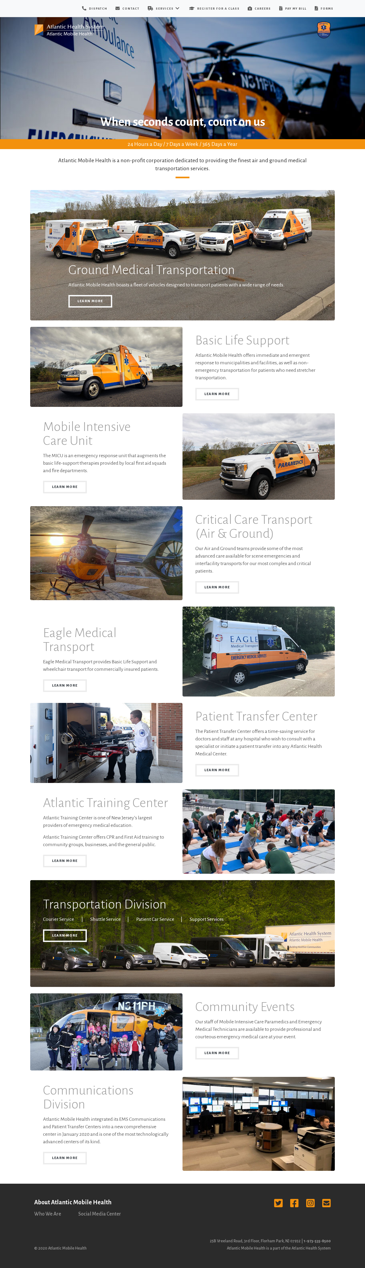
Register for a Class (218, 8)
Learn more (90, 301)
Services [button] (165, 8)
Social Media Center (99, 1214)
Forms (326, 8)
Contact (130, 8)
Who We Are (47, 1214)
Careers (262, 8)
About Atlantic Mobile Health (72, 1202)
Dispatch (97, 8)
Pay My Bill (295, 8)
